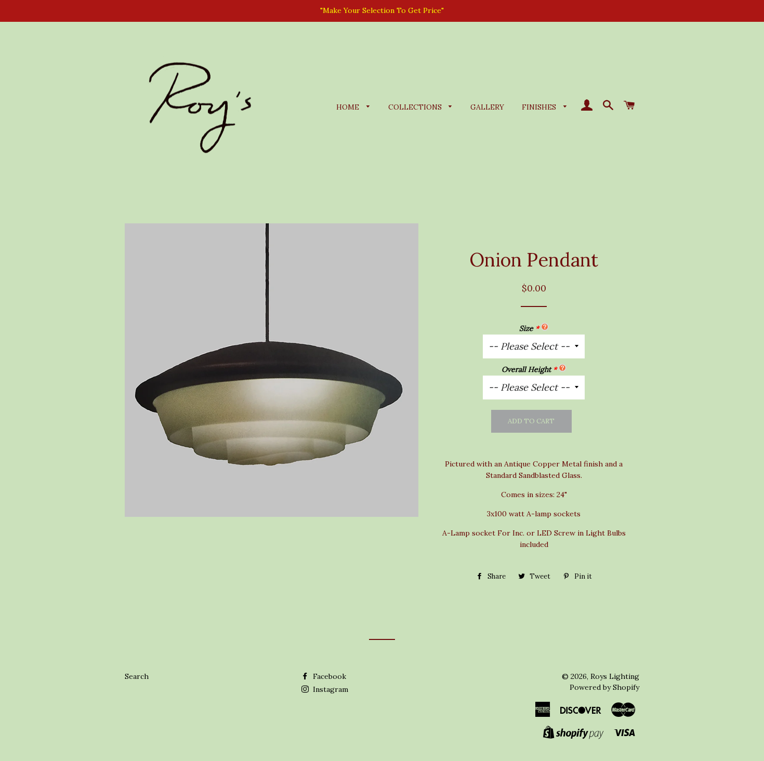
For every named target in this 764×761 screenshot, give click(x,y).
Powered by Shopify (604, 687)
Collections (416, 107)
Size (526, 328)
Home (348, 107)
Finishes (540, 107)
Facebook (328, 676)
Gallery (487, 107)
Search (137, 676)
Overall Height (526, 369)
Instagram (329, 689)
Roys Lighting (614, 676)
